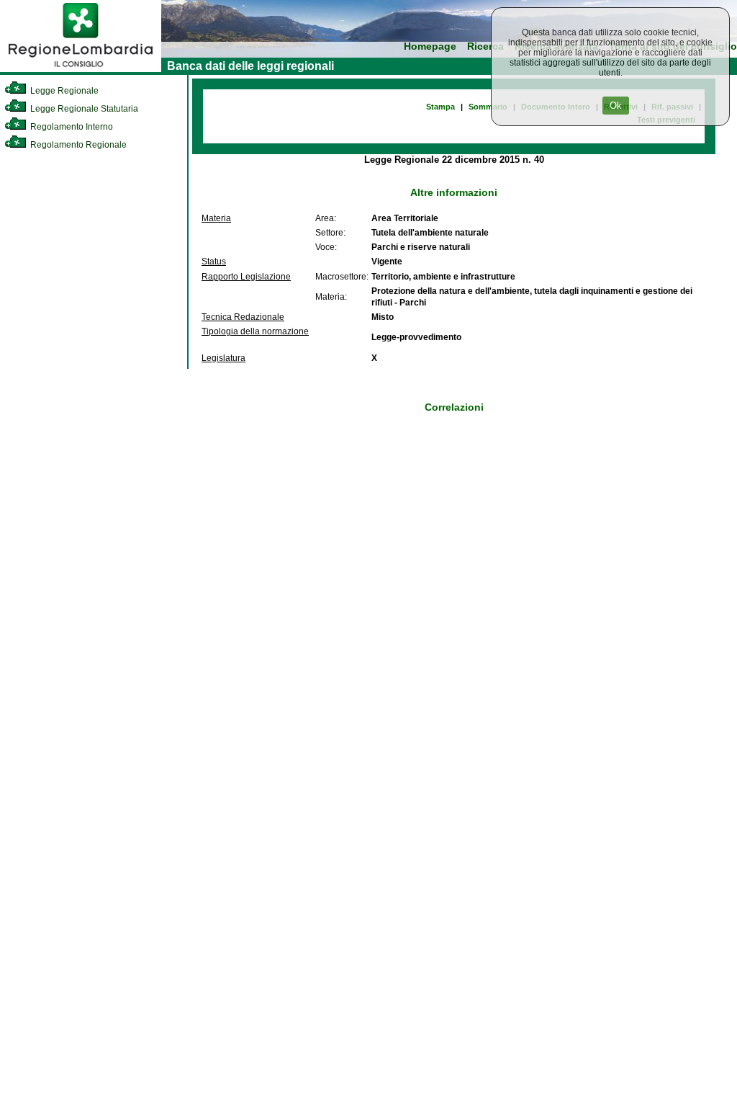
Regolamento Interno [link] (70, 127)
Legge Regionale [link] (63, 91)
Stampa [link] (440, 106)
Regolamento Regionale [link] (77, 145)
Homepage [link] (430, 46)
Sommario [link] (488, 106)
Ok (616, 105)
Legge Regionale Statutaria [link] (83, 109)
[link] (80, 69)
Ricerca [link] (485, 46)
